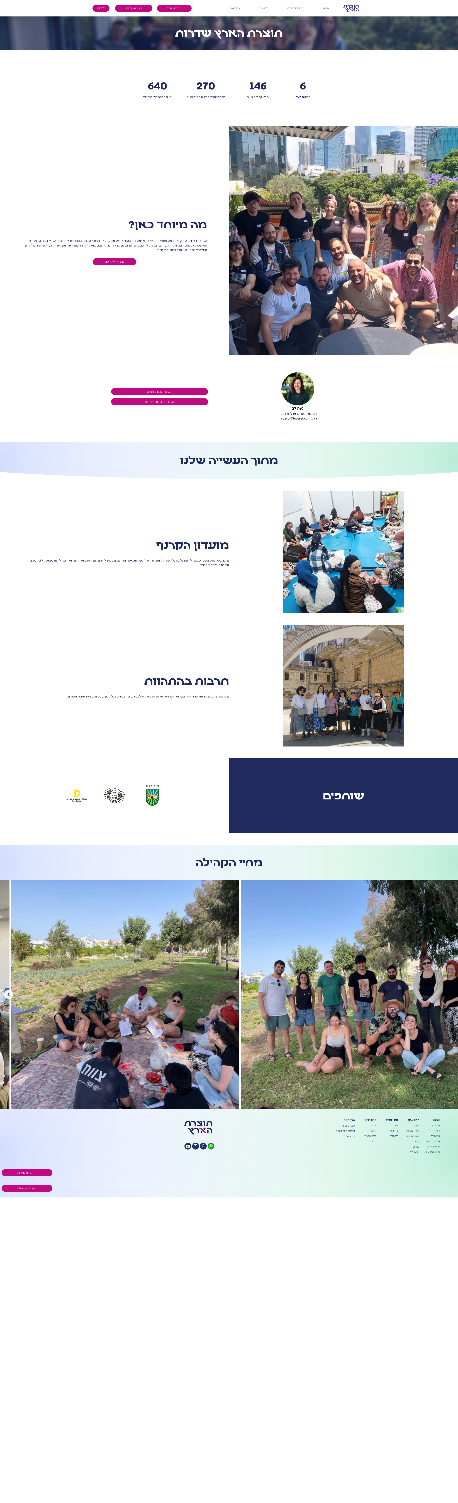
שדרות (373, 1125)
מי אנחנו (435, 1125)
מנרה (416, 1126)
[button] (317, 8)
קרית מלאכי (370, 1136)
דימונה (373, 1141)
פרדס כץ (393, 1131)
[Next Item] (8, 994)
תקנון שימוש (433, 1146)
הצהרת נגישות (432, 1141)
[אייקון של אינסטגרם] (195, 1146)
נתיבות (373, 1131)
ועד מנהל (435, 1136)
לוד (396, 1125)
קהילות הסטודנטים (345, 1131)
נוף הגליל (414, 1152)
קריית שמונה (412, 1131)
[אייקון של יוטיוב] (187, 1146)
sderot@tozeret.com (295, 418)
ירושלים (394, 1136)
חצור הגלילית (412, 1136)
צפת (417, 1141)
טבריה (416, 1147)
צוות (437, 1131)
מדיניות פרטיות (432, 1152)
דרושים (351, 1136)
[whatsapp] (211, 1146)
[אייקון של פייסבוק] (203, 1146)
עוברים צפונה (348, 1126)
